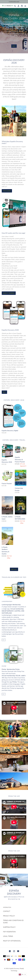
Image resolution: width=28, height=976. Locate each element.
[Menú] (25, 6)
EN (22, 974)
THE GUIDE (7, 191)
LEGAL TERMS (8, 936)
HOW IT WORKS (8, 293)
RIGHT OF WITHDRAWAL (12, 941)
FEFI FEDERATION (9, 932)
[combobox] (22, 974)
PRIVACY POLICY (9, 916)
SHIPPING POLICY (9, 927)
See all (14, 569)
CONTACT (6, 911)
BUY (14, 46)
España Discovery (14, 968)
